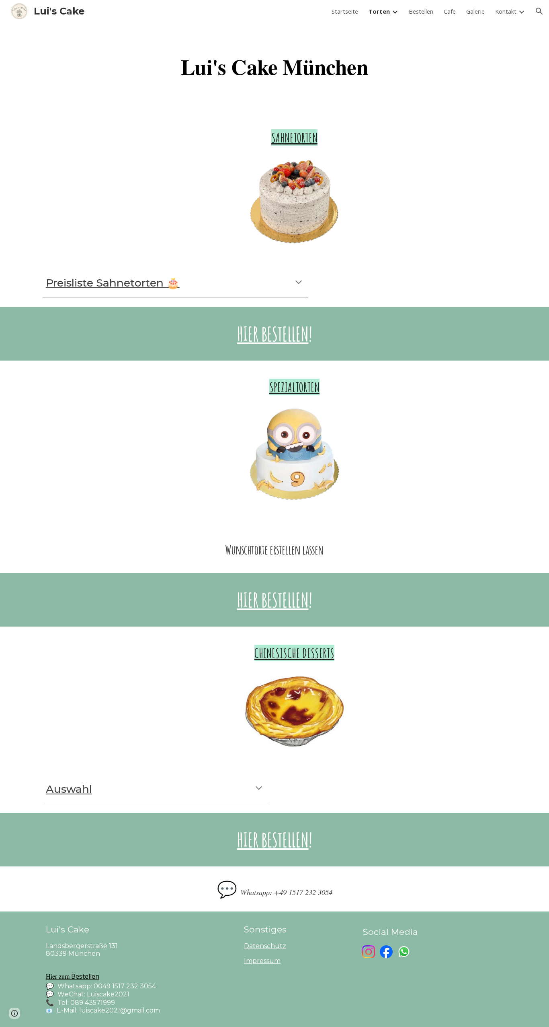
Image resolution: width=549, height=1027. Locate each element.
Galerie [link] (475, 11)
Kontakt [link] (505, 11)
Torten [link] (379, 11)
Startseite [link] (345, 11)
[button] (539, 11)
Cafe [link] (450, 11)
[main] (274, 67)
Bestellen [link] (421, 11)
